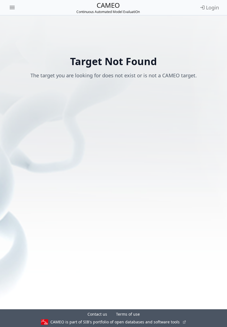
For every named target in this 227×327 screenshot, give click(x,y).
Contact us (97, 314)
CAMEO (108, 7)
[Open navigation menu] (12, 7)
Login (212, 7)
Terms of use (128, 314)
